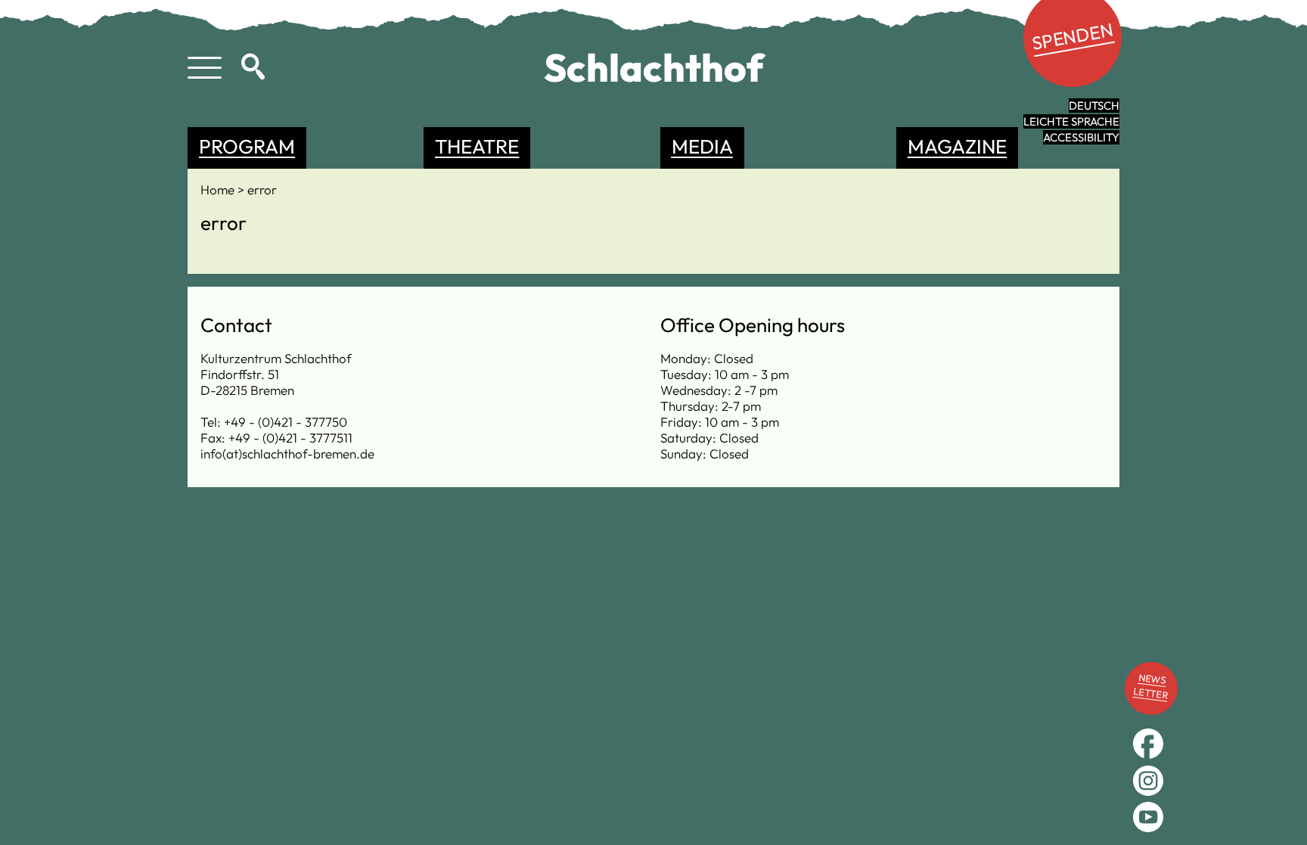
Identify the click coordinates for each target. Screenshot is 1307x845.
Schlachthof (654, 67)
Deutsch (1094, 105)
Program (247, 146)
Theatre (477, 146)
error (262, 189)
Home (218, 189)
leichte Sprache (1071, 121)
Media (702, 146)
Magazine (957, 146)
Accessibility (1081, 137)
